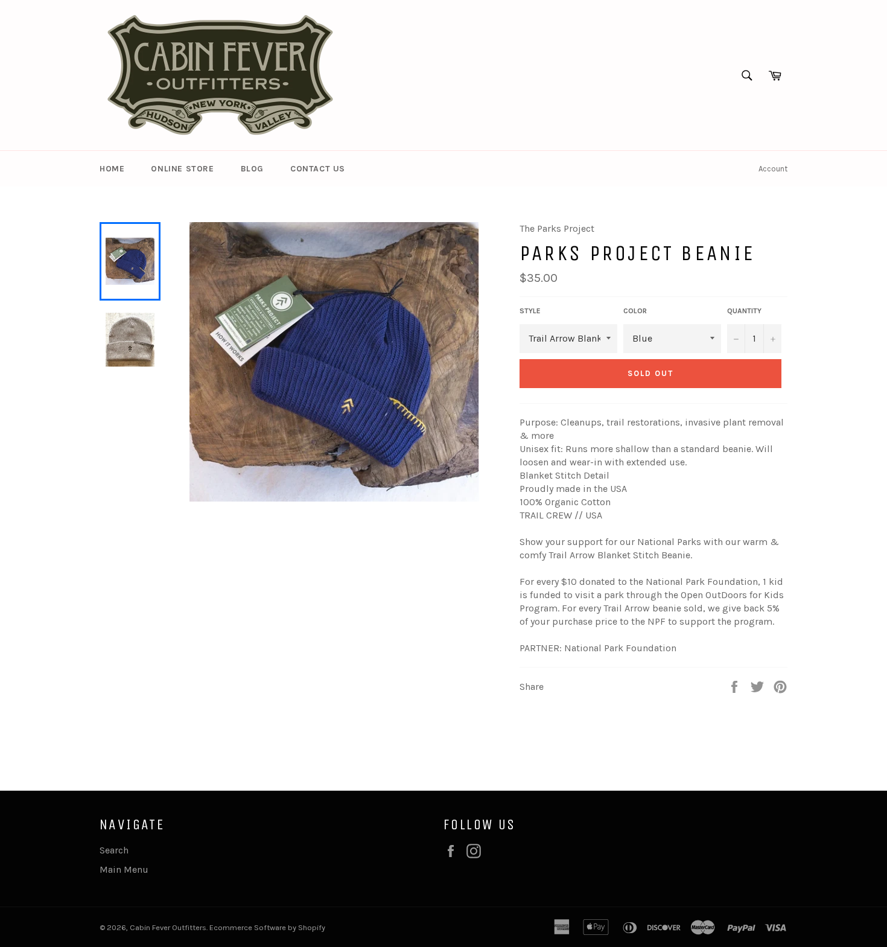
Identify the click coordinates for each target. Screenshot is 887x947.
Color (635, 311)
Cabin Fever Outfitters (168, 927)
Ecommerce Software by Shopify (267, 927)
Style (530, 311)
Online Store (182, 169)
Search (114, 850)
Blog (252, 169)
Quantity (744, 311)
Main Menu (124, 869)
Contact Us (317, 169)
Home (112, 169)
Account (772, 168)
